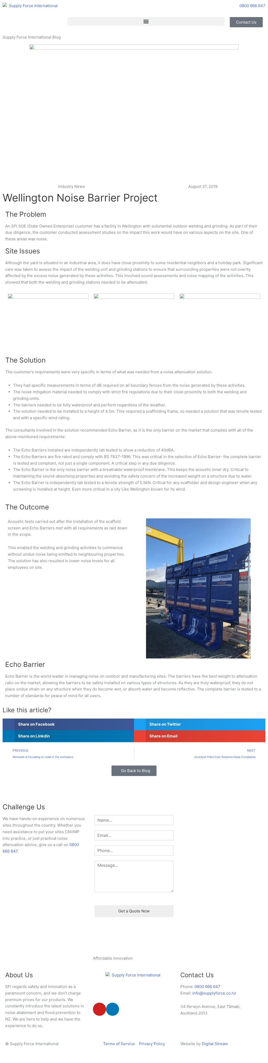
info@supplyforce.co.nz (214, 993)
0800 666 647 (207, 986)
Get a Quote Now (134, 910)
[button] (146, 21)
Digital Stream (215, 1043)
